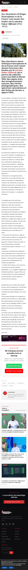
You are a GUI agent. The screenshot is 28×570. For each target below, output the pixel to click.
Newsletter (17, 539)
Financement (5, 536)
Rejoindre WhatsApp (14, 366)
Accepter (4, 567)
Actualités (9, 7)
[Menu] (24, 2)
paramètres (18, 565)
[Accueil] (6, 2)
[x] (10, 524)
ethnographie (20, 383)
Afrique (16, 7)
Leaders (3, 541)
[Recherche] (21, 2)
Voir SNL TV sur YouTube (14, 371)
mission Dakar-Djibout (12, 71)
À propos (17, 531)
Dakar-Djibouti (11, 383)
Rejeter (11, 567)
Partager (6, 38)
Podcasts (17, 533)
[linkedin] (3, 524)
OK (11, 552)
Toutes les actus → (21, 410)
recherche (4, 385)
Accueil (3, 7)
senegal (11, 385)
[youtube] (6, 524)
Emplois (17, 536)
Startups (4, 533)
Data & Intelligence (6, 539)
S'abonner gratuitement (13, 501)
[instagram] (13, 524)
